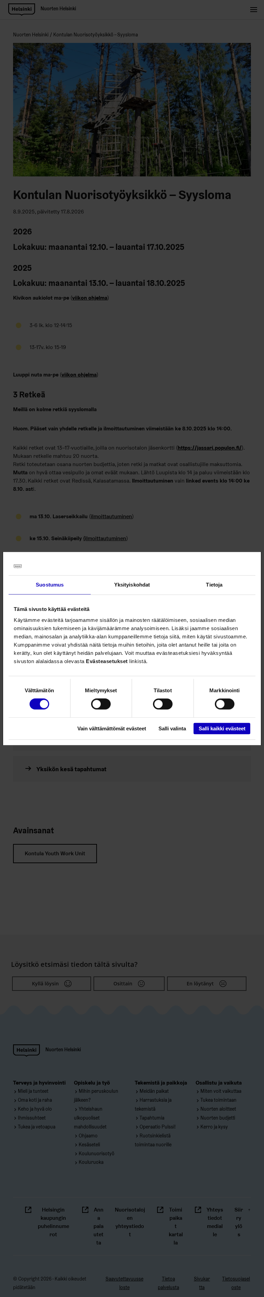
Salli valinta (172, 728)
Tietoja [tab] (214, 585)
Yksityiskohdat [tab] (132, 585)
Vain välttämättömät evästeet (111, 728)
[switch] (101, 704)
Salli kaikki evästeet (222, 728)
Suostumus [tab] (50, 585)
